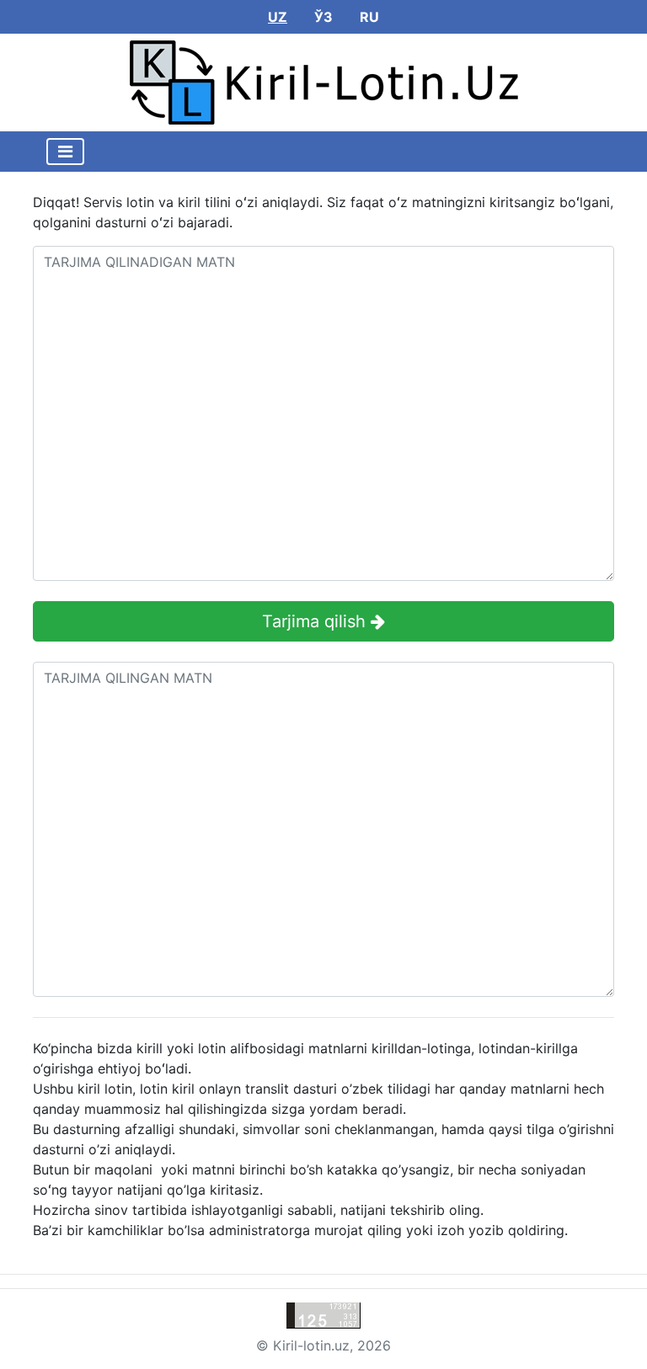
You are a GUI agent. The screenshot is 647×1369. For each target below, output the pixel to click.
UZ (277, 16)
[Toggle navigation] (65, 151)
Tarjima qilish (316, 621)
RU (369, 16)
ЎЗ (323, 16)
